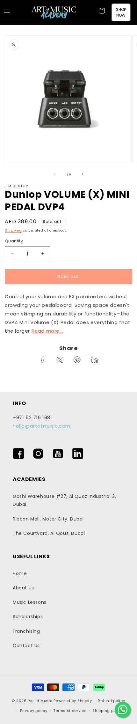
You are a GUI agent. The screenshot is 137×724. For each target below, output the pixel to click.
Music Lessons (30, 602)
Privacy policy (33, 710)
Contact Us (26, 645)
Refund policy (111, 700)
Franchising (26, 631)
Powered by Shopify (73, 700)
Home (20, 573)
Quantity (14, 241)
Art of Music (40, 700)
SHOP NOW (121, 12)
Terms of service (69, 710)
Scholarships (28, 616)
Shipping (13, 230)
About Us (23, 588)
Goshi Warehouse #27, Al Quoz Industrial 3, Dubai (64, 500)
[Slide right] (83, 174)
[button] (7, 12)
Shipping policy (107, 710)
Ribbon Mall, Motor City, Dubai (48, 519)
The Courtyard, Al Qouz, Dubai (49, 533)
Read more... (47, 331)
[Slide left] (54, 174)
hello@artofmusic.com (41, 426)
